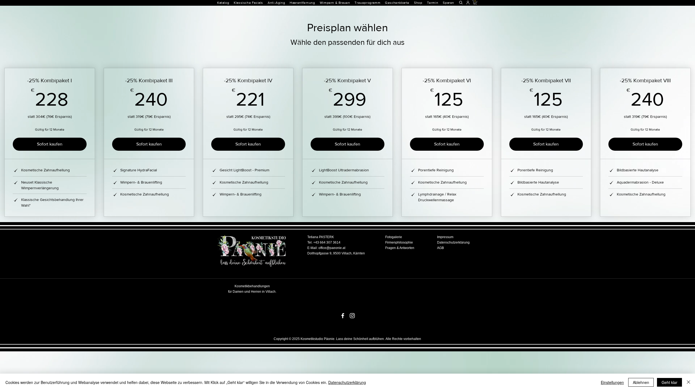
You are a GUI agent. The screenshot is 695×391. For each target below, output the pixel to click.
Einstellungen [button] (612, 382)
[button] (305, 3)
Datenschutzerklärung (347, 382)
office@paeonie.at (331, 248)
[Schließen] (688, 382)
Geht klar (669, 382)
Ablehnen (641, 382)
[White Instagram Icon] (352, 315)
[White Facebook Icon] (342, 315)
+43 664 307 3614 (326, 242)
